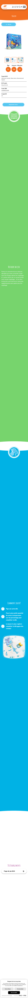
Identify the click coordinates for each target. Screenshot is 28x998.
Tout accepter (14, 992)
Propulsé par (16, 995)
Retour (9, 24)
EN (21, 6)
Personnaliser (20, 989)
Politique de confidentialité (7, 995)
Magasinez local (13, 104)
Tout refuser (8, 989)
